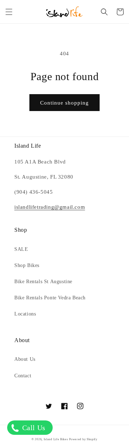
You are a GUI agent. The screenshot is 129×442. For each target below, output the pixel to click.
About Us (24, 359)
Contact (22, 375)
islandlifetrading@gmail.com (49, 207)
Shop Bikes (26, 265)
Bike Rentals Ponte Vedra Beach (50, 297)
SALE (21, 249)
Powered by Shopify (83, 439)
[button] (9, 12)
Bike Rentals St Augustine (43, 281)
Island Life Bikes (56, 439)
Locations (25, 314)
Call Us (33, 428)
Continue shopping (64, 103)
